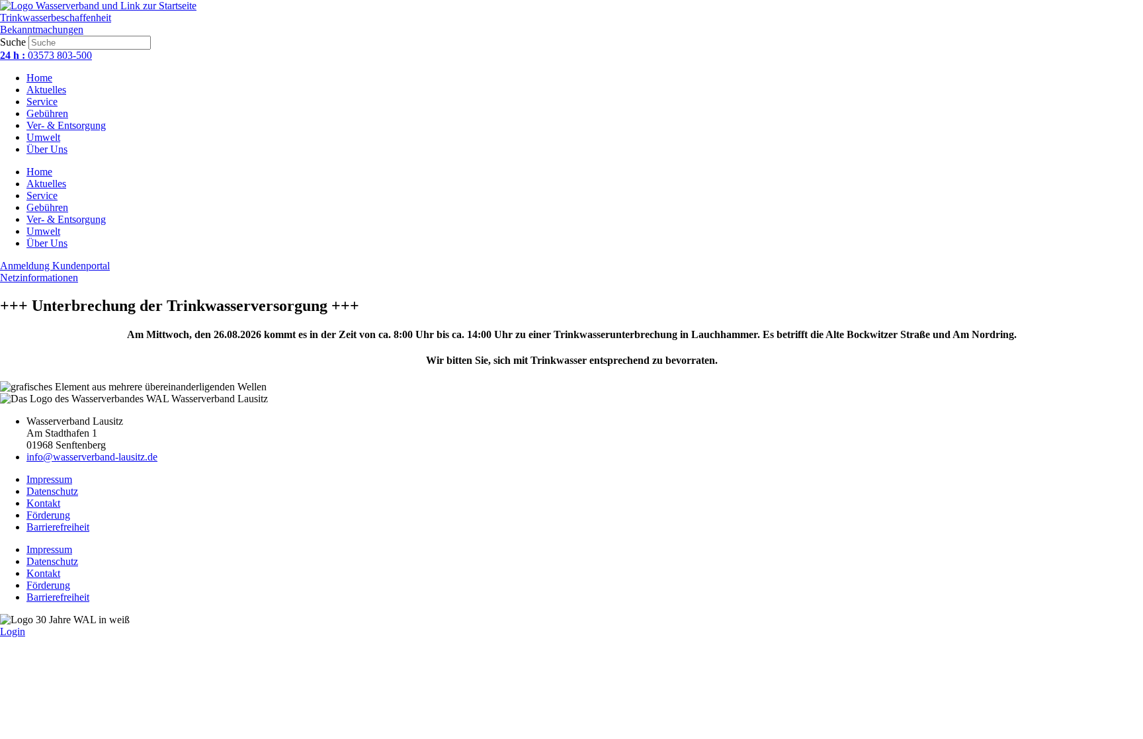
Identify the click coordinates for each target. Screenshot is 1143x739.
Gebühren (47, 113)
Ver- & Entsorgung (66, 125)
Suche (13, 42)
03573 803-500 (46, 55)
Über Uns (46, 149)
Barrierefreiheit (57, 527)
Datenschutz (52, 491)
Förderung (48, 515)
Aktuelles (46, 89)
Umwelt (43, 137)
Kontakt (43, 503)
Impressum (49, 479)
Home (39, 77)
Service (42, 101)
